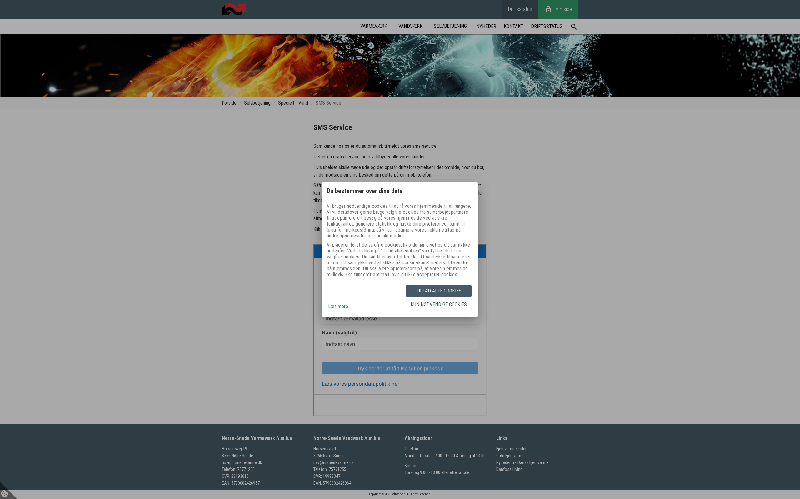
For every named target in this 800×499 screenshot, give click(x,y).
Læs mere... (339, 306)
